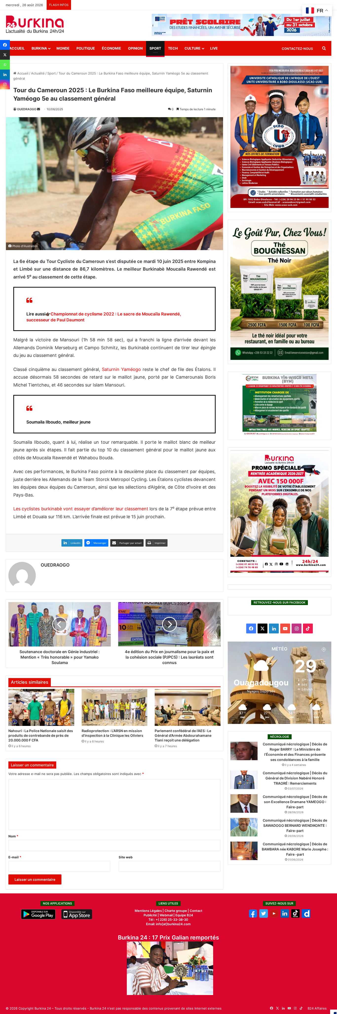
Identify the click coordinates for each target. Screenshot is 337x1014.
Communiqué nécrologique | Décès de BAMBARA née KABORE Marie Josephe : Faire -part (295, 849)
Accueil (17, 48)
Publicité (150, 915)
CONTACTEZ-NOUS (297, 49)
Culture (193, 48)
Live (214, 48)
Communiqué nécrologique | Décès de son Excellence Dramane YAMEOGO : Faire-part (295, 801)
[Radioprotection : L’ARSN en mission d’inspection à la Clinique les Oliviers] (115, 707)
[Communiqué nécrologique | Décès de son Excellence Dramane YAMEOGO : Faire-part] (244, 803)
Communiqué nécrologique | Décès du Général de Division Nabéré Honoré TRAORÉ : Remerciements (295, 778)
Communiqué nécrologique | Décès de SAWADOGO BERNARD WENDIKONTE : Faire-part (295, 825)
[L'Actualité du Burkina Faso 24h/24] (35, 24)
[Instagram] (5, 84)
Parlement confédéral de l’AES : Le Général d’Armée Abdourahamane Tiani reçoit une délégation (183, 735)
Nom (13, 836)
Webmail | (167, 915)
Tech (173, 48)
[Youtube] (274, 917)
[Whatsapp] (5, 65)
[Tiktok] (295, 917)
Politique (85, 48)
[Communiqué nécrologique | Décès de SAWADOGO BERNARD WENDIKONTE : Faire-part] (244, 827)
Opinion (135, 48)
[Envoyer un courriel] (38, 109)
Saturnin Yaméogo (121, 369)
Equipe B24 (184, 915)
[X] (5, 55)
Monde (63, 48)
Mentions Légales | (150, 911)
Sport (155, 48)
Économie (111, 48)
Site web (125, 857)
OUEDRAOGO (26, 109)
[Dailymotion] (306, 917)
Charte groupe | (177, 911)
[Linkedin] (5, 74)
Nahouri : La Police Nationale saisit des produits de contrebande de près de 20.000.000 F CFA (40, 735)
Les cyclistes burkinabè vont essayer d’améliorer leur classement (80, 508)
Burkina (39, 48)
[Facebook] (5, 45)
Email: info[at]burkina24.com (168, 924)
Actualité (38, 73)
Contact (196, 911)
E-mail (14, 857)
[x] (263, 917)
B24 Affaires (317, 1008)
